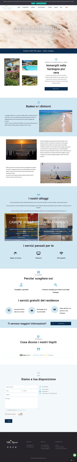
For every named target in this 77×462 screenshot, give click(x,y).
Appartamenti (41, 7)
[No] (75, 2)
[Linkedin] (10, 447)
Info (61, 7)
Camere (33, 7)
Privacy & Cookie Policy (59, 446)
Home (18, 7)
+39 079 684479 (45, 445)
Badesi (56, 7)
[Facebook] (8, 447)
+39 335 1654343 (46, 446)
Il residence (25, 7)
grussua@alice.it (46, 448)
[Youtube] (16, 447)
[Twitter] (13, 447)
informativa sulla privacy (20, 410)
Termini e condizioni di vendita (61, 448)
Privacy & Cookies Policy (41, 3)
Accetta (33, 3)
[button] (56, 88)
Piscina (50, 7)
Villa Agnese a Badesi (38, 355)
